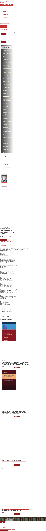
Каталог (4, 11)
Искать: (2, 32)
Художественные (6, 147)
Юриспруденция (9, 243)
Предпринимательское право (8, 115)
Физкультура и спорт (6, 144)
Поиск (3, 34)
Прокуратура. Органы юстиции (8, 121)
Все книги (4, 79)
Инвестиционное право (7, 90)
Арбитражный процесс (7, 68)
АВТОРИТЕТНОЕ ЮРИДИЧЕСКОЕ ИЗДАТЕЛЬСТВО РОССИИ (6, 5)
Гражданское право (6, 81)
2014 (5, 227)
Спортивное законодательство (8, 133)
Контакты (5, 17)
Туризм (4, 140)
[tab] (17, 245)
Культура (4, 103)
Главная (1, 226)
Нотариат (4, 109)
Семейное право (6, 128)
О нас (4, 8)
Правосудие (5, 114)
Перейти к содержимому (4, 0)
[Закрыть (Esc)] (2, 529)
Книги (6, 156)
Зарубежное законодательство (8, 84)
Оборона (4, 111)
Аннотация (4, 245)
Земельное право (6, 88)
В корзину (16, 367)
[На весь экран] (10, 529)
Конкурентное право (6, 50)
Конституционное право (7, 97)
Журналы (7, 164)
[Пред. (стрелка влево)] (2, 530)
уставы (4, 56)
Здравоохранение (6, 87)
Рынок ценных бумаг (6, 124)
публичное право (6, 52)
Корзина (4, 20)
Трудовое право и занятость (7, 137)
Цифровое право (5, 149)
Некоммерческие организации (8, 53)
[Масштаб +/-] (13, 529)
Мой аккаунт (5, 14)
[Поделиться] (6, 529)
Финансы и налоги (6, 146)
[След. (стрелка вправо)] (6, 530)
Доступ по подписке (7, 167)
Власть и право (5, 75)
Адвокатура (5, 59)
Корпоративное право (6, 102)
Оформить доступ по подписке (6, 241)
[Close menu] (2, 522)
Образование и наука (6, 112)
